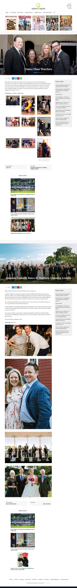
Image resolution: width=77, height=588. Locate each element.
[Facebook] (13, 78)
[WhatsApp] (21, 78)
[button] (54, 12)
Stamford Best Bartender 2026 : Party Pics (21, 233)
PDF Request (46, 579)
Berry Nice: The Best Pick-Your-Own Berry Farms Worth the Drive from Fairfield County (62, 123)
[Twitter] (15, 78)
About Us (11, 579)
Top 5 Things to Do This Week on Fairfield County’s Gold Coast (23, 195)
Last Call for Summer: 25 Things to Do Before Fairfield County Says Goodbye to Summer (63, 98)
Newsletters (34, 579)
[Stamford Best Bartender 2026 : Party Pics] (23, 224)
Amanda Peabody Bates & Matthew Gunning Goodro (38, 168)
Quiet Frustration (59, 94)
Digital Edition (69, 5)
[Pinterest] (18, 78)
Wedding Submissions (54, 579)
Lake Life (8, 167)
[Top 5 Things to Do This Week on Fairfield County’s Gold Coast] (23, 185)
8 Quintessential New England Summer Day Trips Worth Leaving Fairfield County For (63, 90)
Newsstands (69, 6)
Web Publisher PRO (47, 582)
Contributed (35, 72)
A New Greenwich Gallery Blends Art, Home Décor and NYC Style (22, 214)
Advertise (69, 8)
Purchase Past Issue (64, 579)
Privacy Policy (28, 579)
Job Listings (21, 579)
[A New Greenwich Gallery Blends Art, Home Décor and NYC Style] (23, 205)
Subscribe (69, 4)
